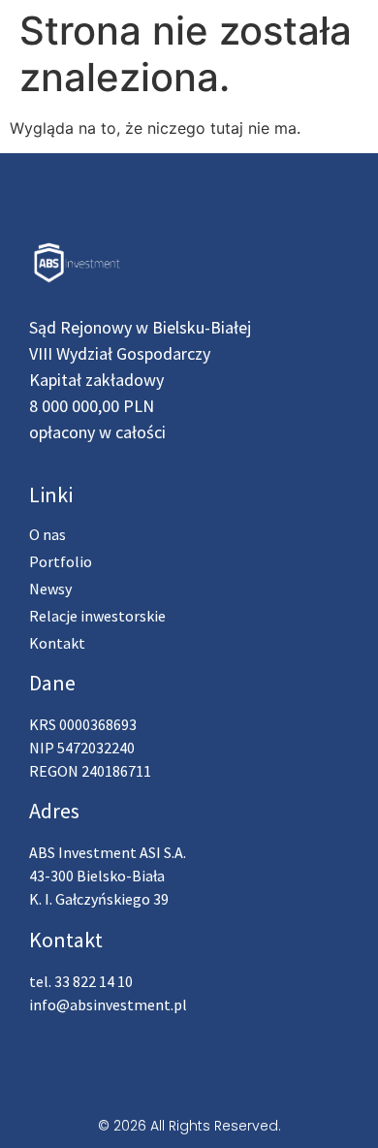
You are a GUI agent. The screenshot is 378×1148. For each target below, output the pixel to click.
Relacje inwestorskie (97, 615)
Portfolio (60, 561)
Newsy (50, 588)
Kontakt (57, 643)
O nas (47, 534)
